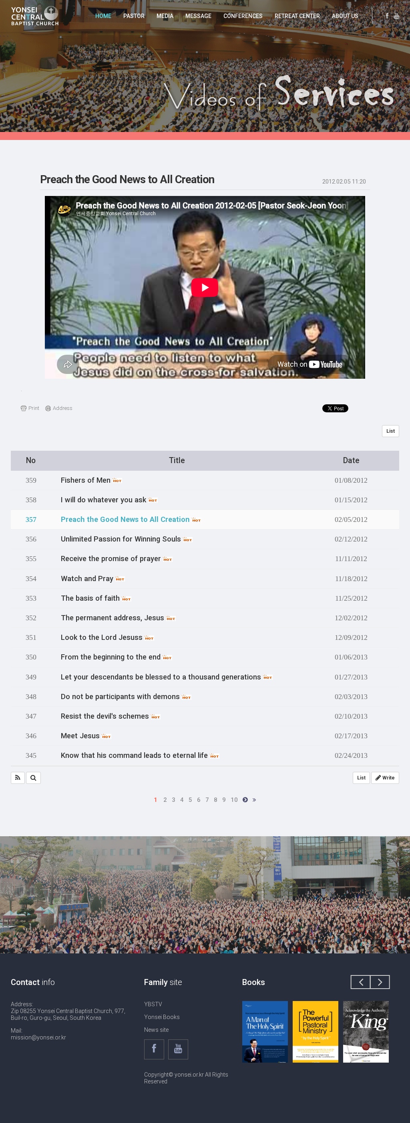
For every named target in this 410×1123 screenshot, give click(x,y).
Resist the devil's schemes (106, 716)
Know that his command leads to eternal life (135, 755)
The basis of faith (91, 598)
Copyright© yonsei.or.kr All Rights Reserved (186, 1078)
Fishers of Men (87, 480)
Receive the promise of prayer (112, 558)
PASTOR (134, 16)
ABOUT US (345, 16)
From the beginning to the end (112, 657)
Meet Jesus (81, 735)
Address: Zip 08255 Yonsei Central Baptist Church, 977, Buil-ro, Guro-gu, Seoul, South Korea (68, 1011)
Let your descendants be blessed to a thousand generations (162, 677)
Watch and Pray (88, 578)
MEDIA (165, 16)
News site (156, 1030)
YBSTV (153, 1004)
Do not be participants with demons (121, 696)
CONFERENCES (243, 16)
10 (234, 799)
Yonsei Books (162, 1017)
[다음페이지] (245, 799)
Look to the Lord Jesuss (103, 637)
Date (351, 460)
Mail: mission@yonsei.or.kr (38, 1034)
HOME (103, 16)
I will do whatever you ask (104, 500)
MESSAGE (198, 16)
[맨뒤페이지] (254, 799)
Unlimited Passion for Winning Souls (122, 539)
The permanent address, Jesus (113, 617)
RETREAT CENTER (297, 16)
